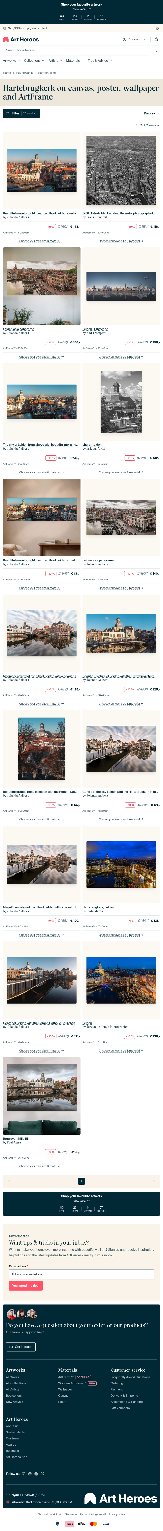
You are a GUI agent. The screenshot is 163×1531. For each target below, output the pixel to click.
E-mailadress (18, 1266)
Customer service (128, 1370)
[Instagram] (23, 1474)
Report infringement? (93, 1514)
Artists (53, 61)
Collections (32, 61)
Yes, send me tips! (26, 1285)
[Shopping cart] (156, 39)
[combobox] (76, 50)
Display (149, 113)
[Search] (155, 50)
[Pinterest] (30, 1474)
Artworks (9, 61)
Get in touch (23, 1347)
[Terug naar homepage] (21, 39)
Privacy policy (117, 1514)
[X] (42, 1474)
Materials (73, 61)
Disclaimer (70, 1514)
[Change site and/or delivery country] (157, 28)
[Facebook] (36, 1474)
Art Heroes (17, 1419)
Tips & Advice (98, 61)
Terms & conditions (49, 1514)
